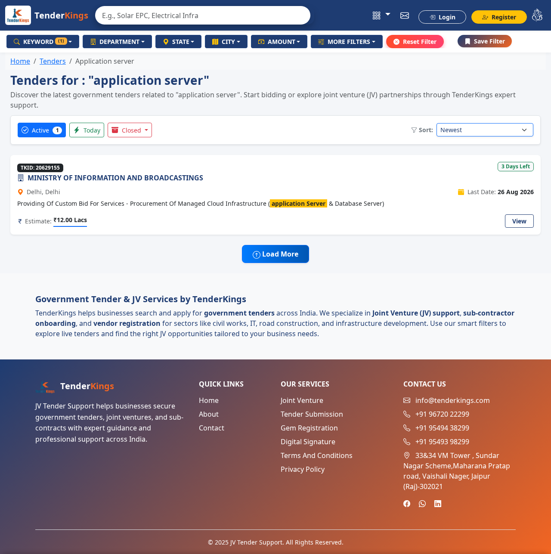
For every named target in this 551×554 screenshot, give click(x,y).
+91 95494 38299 (442, 428)
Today (91, 130)
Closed (131, 130)
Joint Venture (302, 400)
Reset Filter (419, 41)
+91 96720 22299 (442, 414)
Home (20, 61)
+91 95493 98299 (442, 441)
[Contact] (404, 15)
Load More (279, 254)
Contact (211, 428)
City (228, 41)
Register (503, 17)
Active (44, 130)
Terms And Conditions (317, 455)
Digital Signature (308, 441)
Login (446, 17)
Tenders (53, 61)
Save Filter (489, 41)
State (180, 41)
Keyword (43, 41)
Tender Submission (312, 414)
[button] (381, 15)
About (209, 414)
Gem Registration (309, 428)
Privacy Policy (303, 469)
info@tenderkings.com (452, 400)
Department (119, 41)
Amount (281, 41)
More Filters (349, 41)
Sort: (426, 130)
